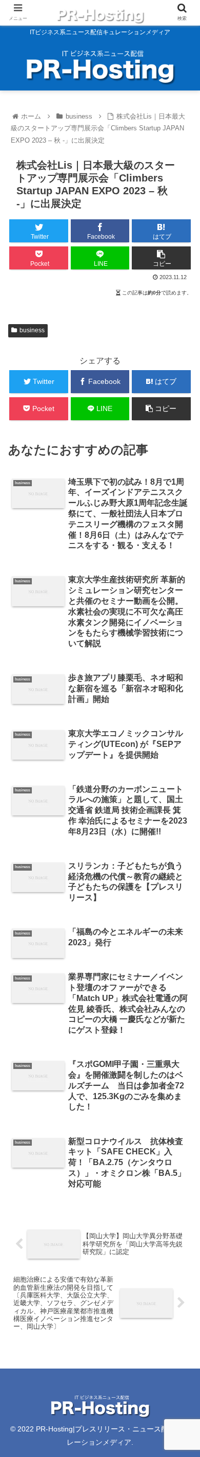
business (32, 330)
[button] (180, 1058)
